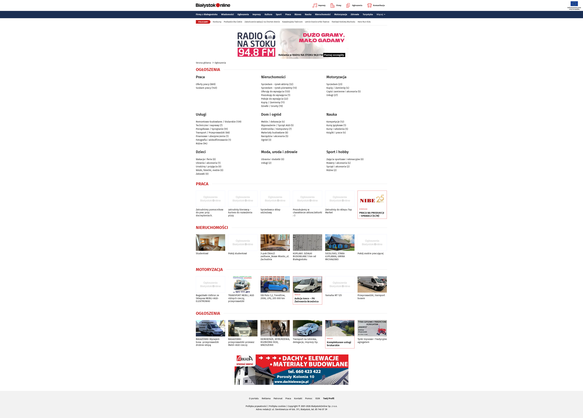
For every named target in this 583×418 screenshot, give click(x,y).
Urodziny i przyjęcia (207, 166)
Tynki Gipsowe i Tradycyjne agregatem (372, 340)
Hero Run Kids (364, 22)
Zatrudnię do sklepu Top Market (338, 211)
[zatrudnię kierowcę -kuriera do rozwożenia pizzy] (242, 199)
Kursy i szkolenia (335, 129)
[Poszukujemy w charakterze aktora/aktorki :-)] (307, 199)
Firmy (338, 5)
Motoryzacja (340, 14)
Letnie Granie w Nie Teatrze (317, 22)
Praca (288, 14)
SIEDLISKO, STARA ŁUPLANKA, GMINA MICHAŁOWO (335, 256)
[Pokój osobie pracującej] (372, 242)
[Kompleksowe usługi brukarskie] (339, 328)
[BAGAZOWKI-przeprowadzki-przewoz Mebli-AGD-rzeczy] (242, 328)
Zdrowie (355, 14)
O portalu (254, 398)
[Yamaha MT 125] (340, 284)
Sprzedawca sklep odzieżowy (270, 211)
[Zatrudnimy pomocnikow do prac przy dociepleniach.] (210, 199)
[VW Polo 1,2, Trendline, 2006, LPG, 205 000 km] (275, 284)
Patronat (278, 398)
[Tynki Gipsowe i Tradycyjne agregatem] (372, 328)
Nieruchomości (323, 14)
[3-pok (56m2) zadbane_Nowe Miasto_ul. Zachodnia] (275, 242)
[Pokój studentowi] (242, 242)
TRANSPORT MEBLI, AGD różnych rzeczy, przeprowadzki (241, 298)
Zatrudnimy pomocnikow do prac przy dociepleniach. (209, 212)
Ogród (264, 139)
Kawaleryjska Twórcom (292, 22)
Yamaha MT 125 (333, 295)
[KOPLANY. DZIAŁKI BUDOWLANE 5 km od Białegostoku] (307, 242)
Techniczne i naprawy (207, 125)
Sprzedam (332, 84)
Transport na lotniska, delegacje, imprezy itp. (305, 340)
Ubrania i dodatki (271, 159)
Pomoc (308, 398)
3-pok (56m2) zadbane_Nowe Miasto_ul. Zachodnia (275, 256)
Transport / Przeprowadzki (210, 132)
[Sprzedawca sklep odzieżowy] (275, 199)
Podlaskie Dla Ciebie (233, 22)
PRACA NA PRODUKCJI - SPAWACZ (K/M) (371, 214)
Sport (279, 14)
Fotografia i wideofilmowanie (212, 139)
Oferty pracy (202, 84)
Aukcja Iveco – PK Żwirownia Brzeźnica (307, 300)
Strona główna (203, 62)
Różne (199, 143)
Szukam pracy (203, 87)
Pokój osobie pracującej (371, 253)
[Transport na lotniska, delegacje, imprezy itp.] (307, 328)
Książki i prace (334, 132)
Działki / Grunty (269, 106)
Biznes (298, 14)
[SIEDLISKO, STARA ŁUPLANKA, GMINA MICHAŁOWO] (340, 242)
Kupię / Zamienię (270, 102)
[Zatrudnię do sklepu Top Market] (340, 199)
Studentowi (202, 253)
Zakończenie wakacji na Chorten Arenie (262, 22)
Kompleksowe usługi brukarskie (339, 344)
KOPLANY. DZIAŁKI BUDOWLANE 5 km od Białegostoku (304, 256)
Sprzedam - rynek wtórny (275, 84)
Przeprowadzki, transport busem (371, 297)
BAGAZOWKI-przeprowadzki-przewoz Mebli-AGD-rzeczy (241, 342)
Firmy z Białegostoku (207, 14)
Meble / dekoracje (271, 121)
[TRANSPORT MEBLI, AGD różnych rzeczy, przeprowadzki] (242, 284)
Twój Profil (328, 398)
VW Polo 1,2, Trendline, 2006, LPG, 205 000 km (273, 297)
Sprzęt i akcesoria (336, 166)
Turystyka (368, 14)
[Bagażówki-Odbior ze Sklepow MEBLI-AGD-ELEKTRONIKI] (210, 284)
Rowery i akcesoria (336, 162)
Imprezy (322, 5)
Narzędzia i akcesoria (273, 136)
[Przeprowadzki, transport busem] (372, 284)
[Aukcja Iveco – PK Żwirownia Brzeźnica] (307, 284)
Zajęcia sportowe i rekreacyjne (343, 159)
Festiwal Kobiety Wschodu (343, 22)
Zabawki (200, 173)
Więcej (380, 14)
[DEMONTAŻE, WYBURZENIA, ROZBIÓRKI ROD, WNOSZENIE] (275, 328)
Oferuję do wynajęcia (272, 91)
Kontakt (298, 398)
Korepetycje (333, 121)
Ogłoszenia (357, 5)
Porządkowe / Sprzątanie (209, 129)
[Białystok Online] (213, 5)
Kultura (268, 14)
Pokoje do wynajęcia (272, 98)
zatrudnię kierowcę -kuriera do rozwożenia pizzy (240, 212)
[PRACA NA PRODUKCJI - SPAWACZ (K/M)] (372, 199)
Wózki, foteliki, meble (208, 170)
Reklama (266, 398)
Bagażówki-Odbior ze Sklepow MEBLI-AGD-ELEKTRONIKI (207, 298)
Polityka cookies (277, 406)
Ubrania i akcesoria (206, 162)
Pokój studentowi (237, 253)
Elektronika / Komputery (274, 129)
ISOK (317, 398)
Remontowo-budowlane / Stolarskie (216, 121)
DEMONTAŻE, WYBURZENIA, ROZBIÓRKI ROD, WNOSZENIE (275, 342)
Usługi (329, 95)
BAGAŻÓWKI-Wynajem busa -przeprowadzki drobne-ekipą (208, 342)
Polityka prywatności (256, 406)
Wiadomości (227, 14)
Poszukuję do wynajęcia (274, 95)
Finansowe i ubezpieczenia (210, 136)
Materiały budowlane (273, 132)
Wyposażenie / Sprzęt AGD (275, 125)
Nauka (308, 14)
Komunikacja (379, 5)
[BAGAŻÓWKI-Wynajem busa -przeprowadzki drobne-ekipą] (210, 328)
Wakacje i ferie (204, 159)
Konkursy (217, 22)
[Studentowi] (210, 242)
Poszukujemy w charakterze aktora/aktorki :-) (307, 212)
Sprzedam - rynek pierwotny (276, 87)
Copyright (293, 406)
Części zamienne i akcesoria (341, 91)
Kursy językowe (334, 125)
